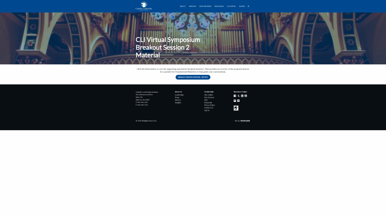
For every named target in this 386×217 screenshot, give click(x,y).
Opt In (206, 110)
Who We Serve (205, 6)
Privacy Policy (209, 105)
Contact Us (208, 108)
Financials (208, 102)
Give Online (208, 95)
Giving (242, 6)
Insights (178, 102)
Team (177, 97)
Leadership (179, 95)
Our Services (209, 97)
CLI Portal (231, 6)
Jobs (206, 100)
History (178, 100)
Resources (219, 6)
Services (192, 6)
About (183, 6)
